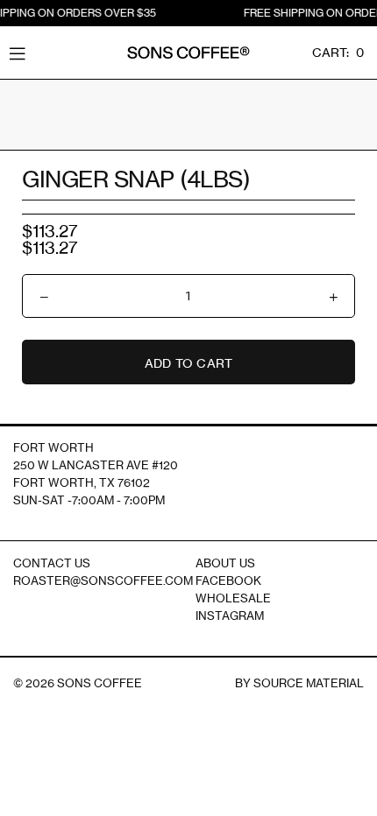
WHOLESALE (233, 598)
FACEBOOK (228, 580)
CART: (338, 52)
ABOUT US (225, 563)
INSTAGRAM (230, 615)
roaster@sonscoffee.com (103, 580)
